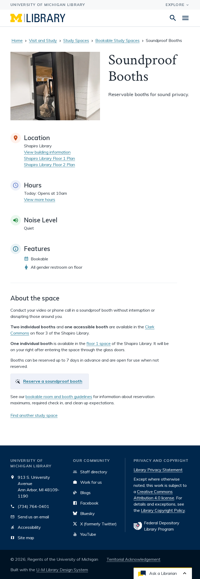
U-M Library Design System (62, 569)
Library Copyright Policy (163, 510)
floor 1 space (98, 343)
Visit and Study (43, 40)
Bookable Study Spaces (117, 40)
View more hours (39, 199)
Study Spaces (76, 40)
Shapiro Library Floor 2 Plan (49, 164)
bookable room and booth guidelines (59, 396)
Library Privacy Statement (158, 469)
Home (17, 40)
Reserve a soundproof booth (52, 381)
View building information (47, 152)
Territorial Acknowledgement (133, 559)
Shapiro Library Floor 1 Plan (49, 158)
